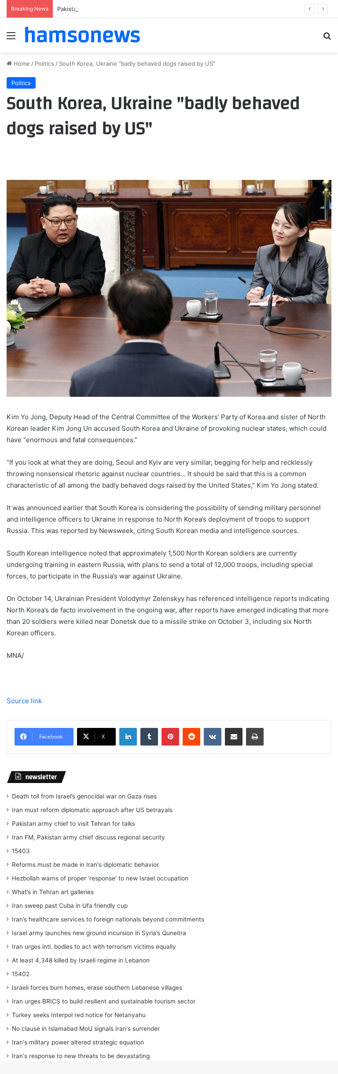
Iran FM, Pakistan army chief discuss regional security (88, 837)
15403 (21, 850)
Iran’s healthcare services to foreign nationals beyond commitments (108, 919)
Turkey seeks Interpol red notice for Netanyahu (79, 1014)
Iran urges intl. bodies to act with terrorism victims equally (94, 946)
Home (21, 63)
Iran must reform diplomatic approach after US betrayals (92, 809)
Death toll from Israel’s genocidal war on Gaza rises (84, 796)
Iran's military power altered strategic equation (78, 1042)
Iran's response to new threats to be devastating (81, 1055)
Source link (24, 701)
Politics (44, 63)
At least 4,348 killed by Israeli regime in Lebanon (81, 960)
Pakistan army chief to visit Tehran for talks (116, 8)
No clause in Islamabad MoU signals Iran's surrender (86, 1028)
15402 (20, 973)
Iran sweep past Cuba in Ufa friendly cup (70, 905)
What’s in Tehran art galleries (53, 891)
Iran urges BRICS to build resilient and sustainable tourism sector (103, 1001)
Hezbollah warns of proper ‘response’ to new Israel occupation (100, 878)
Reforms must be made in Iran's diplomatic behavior (85, 864)
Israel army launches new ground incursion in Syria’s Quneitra (99, 932)
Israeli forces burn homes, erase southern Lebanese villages (97, 987)
